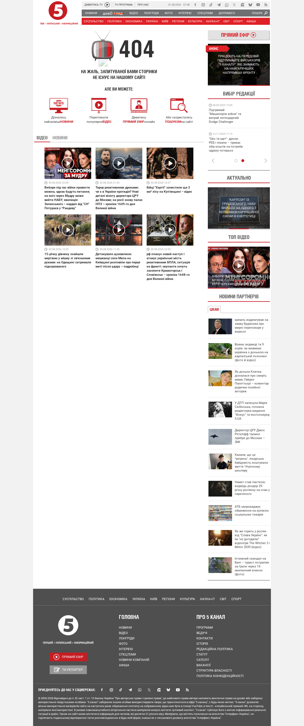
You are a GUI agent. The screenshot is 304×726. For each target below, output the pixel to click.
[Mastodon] (242, 4)
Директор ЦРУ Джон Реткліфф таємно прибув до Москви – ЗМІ (250, 436)
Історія (202, 644)
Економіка (118, 599)
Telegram (130, 690)
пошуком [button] (173, 122)
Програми (204, 627)
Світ (223, 599)
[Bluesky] (250, 4)
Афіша (124, 665)
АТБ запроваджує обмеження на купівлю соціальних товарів (252, 510)
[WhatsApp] (227, 4)
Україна (138, 599)
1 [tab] (223, 85)
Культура (187, 599)
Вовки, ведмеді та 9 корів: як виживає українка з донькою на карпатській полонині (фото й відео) (251, 352)
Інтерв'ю (126, 649)
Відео (123, 633)
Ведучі (201, 633)
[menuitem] (91, 13)
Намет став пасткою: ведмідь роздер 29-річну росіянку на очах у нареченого (252, 488)
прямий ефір (133, 122)
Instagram (111, 690)
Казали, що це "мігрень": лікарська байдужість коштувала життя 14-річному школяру (251, 462)
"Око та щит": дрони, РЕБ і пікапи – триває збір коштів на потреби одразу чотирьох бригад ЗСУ (226, 146)
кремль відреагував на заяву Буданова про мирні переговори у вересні (251, 325)
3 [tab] (259, 228)
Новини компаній (134, 660)
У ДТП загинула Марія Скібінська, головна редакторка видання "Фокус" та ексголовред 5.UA (252, 410)
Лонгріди (126, 638)
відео (106, 122)
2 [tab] (254, 85)
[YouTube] (258, 4)
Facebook (102, 690)
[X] (234, 4)
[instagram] (203, 4)
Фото (123, 644)
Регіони (168, 599)
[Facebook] (195, 4)
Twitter (149, 690)
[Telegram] (219, 4)
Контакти (204, 638)
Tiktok (121, 690)
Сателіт (202, 660)
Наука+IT (207, 599)
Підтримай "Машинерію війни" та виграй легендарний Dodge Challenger (225, 116)
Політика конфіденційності (220, 676)
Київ (153, 599)
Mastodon (159, 690)
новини (66, 122)
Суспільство (73, 599)
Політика (96, 599)
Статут (202, 654)
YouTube (178, 690)
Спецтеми (127, 654)
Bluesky (168, 690)
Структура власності (214, 670)
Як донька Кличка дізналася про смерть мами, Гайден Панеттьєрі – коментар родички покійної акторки (252, 381)
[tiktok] (211, 4)
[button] (179, 105)
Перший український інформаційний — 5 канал (57, 13)
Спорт (236, 599)
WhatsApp (140, 690)
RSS (187, 690)
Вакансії (203, 665)
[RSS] (266, 4)
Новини (125, 627)
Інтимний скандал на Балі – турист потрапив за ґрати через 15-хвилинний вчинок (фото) (252, 566)
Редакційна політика (214, 649)
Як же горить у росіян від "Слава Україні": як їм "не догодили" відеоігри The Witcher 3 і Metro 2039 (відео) (252, 539)
